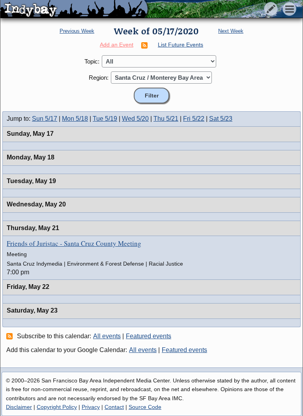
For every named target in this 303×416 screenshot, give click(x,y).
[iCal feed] (10, 335)
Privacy (91, 407)
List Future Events (180, 44)
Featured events (148, 336)
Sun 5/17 (44, 118)
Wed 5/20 (135, 118)
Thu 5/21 (165, 118)
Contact (114, 407)
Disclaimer (19, 407)
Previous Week (77, 31)
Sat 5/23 (220, 118)
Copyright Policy (57, 407)
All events (107, 336)
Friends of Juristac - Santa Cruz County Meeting (74, 243)
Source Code (145, 407)
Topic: (91, 61)
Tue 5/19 (105, 118)
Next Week (230, 31)
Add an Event (116, 44)
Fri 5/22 (193, 118)
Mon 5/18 (75, 118)
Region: (98, 77)
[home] (74, 9)
